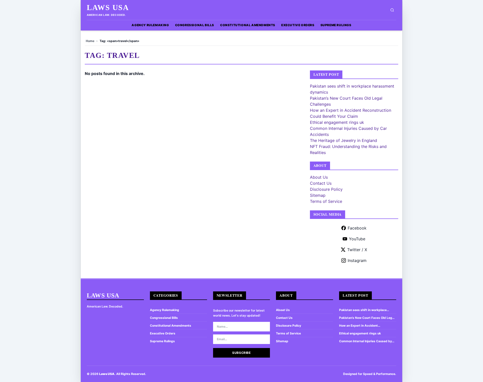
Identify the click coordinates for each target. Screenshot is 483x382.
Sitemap (318, 195)
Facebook (357, 228)
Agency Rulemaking (150, 25)
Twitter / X (357, 249)
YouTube (357, 238)
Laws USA (108, 7)
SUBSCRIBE (241, 353)
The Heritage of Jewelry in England (343, 140)
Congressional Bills (194, 25)
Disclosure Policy (326, 189)
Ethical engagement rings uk (337, 122)
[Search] (392, 10)
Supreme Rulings (335, 25)
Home (90, 41)
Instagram (357, 260)
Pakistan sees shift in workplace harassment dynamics (363, 310)
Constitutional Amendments (247, 25)
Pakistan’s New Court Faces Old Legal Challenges (367, 318)
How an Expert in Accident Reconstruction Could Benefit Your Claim (364, 326)
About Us (319, 177)
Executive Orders (297, 25)
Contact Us (321, 183)
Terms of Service (326, 201)
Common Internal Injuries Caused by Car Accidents (365, 341)
